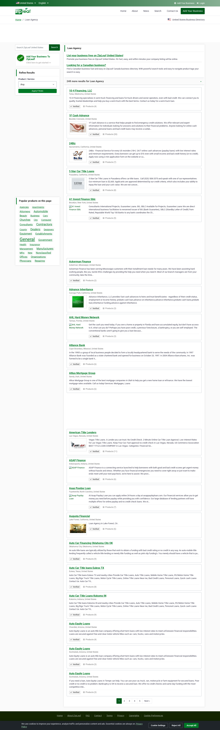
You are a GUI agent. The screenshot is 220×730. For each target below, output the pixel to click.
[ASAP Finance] (79, 473)
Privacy (120, 715)
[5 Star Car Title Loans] (79, 184)
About (135, 11)
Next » (147, 701)
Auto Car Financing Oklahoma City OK (91, 543)
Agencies (24, 207)
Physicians (25, 260)
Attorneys (25, 211)
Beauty (23, 215)
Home (123, 11)
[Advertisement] (110, 32)
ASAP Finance (77, 460)
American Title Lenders (82, 432)
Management (26, 248)
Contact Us (172, 11)
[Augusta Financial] (79, 529)
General (27, 239)
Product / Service (26, 79)
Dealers (35, 229)
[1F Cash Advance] (79, 128)
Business (34, 215)
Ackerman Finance (80, 261)
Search (157, 11)
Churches (25, 219)
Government (45, 240)
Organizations (38, 256)
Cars (45, 215)
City (36, 220)
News (146, 11)
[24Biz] (79, 156)
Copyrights (134, 715)
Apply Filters (37, 91)
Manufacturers (45, 248)
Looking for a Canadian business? (86, 65)
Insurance (35, 244)
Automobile (41, 211)
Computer (46, 220)
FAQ (88, 715)
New (30, 253)
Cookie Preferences (153, 715)
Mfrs (22, 253)
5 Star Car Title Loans (81, 171)
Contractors (44, 224)
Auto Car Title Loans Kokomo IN (87, 595)
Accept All (191, 725)
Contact (98, 715)
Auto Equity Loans (79, 623)
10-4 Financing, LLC (80, 90)
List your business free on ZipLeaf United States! (95, 55)
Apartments (38, 207)
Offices (23, 256)
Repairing (40, 260)
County (23, 229)
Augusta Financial (79, 516)
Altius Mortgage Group (82, 373)
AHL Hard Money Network (84, 317)
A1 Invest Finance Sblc (82, 199)
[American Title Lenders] (79, 445)
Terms (109, 715)
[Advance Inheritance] (79, 302)
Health (23, 244)
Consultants (26, 224)
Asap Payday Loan (80, 488)
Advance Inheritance (81, 289)
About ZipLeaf (74, 715)
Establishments (43, 233)
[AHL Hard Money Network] (79, 330)
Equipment (26, 233)
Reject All (176, 725)
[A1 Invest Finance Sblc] (79, 212)
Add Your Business (193, 11)
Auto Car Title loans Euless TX (86, 567)
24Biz (72, 143)
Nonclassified (43, 252)
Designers (49, 229)
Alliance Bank (77, 345)
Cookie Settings (158, 725)
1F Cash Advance (79, 115)
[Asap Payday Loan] (79, 501)
